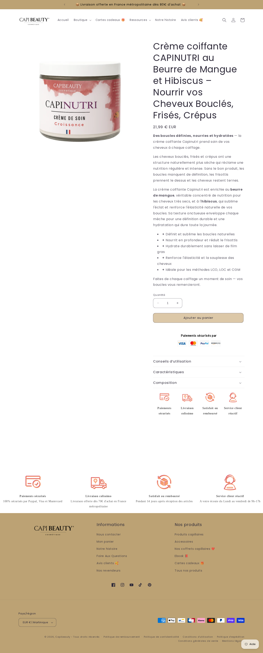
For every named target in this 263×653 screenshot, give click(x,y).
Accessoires (184, 542)
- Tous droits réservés (85, 636)
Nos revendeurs (108, 570)
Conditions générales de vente (198, 641)
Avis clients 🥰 (107, 563)
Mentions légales (233, 641)
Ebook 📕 (181, 556)
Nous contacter (109, 534)
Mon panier (105, 542)
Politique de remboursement (122, 636)
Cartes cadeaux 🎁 (189, 563)
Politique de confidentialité (161, 636)
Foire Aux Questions (112, 556)
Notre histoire (107, 549)
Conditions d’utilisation (198, 636)
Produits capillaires (189, 534)
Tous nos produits (188, 570)
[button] (82, 20)
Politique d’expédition (231, 636)
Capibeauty (63, 636)
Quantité (159, 295)
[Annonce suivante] (198, 4)
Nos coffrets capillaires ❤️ (195, 549)
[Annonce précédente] (64, 4)
